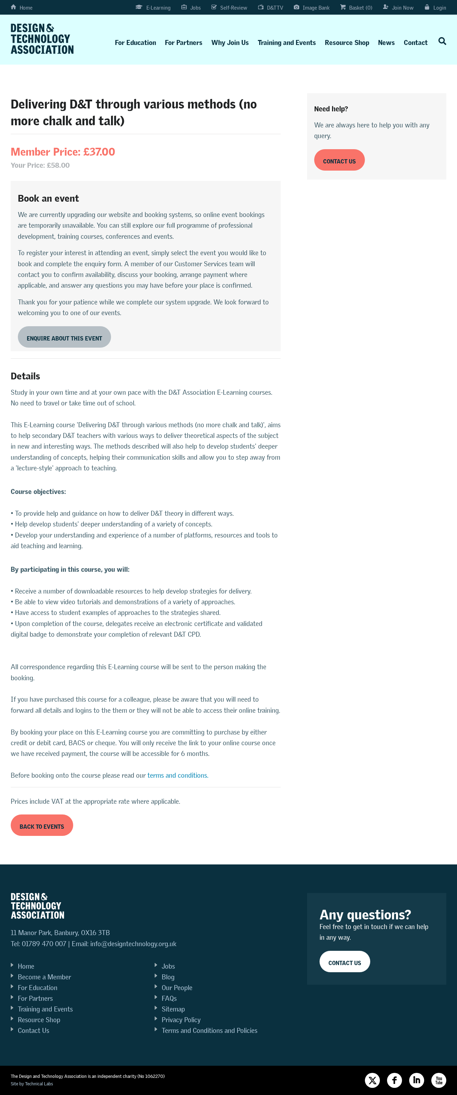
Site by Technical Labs (32, 1084)
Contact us (339, 160)
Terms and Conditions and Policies (209, 1030)
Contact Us (33, 1030)
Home (26, 7)
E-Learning (158, 7)
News (386, 41)
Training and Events (287, 41)
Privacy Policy (181, 1020)
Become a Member (44, 977)
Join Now (403, 7)
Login (439, 7)
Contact (416, 41)
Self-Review (233, 7)
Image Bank (316, 7)
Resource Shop (347, 41)
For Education (135, 41)
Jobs (195, 7)
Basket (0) (360, 7)
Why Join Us (230, 41)
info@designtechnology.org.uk (133, 944)
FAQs (169, 998)
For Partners (183, 41)
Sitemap (173, 1009)
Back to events (42, 825)
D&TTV (275, 7)
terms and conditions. (178, 775)
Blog (168, 977)
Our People (177, 988)
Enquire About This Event (64, 337)
